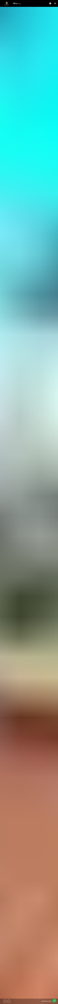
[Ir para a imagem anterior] (5, 1001)
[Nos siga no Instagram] (50, 3)
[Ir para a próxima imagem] (8, 1001)
